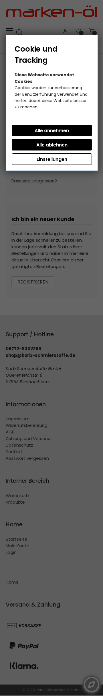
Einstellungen (52, 159)
